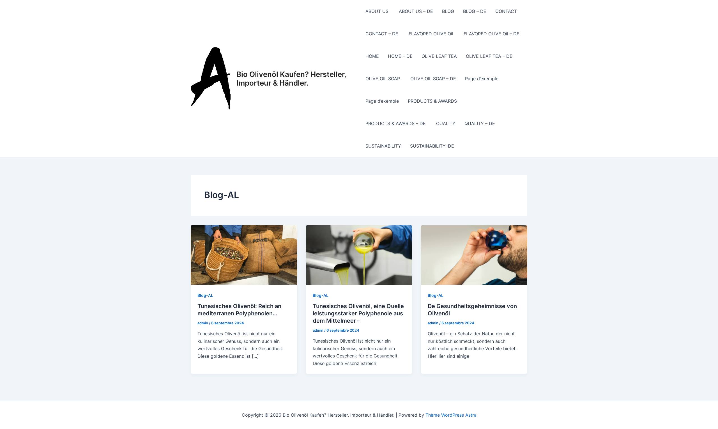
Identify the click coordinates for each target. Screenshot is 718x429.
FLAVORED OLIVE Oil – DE (492, 33)
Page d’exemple (481, 78)
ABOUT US (377, 11)
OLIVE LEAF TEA (439, 56)
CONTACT (506, 11)
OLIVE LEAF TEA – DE (489, 56)
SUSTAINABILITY (383, 146)
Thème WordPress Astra (451, 415)
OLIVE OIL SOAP (383, 78)
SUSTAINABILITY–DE (432, 146)
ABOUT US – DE (416, 11)
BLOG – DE (474, 11)
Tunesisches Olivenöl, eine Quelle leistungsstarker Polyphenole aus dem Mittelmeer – (358, 313)
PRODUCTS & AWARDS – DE (396, 123)
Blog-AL (205, 295)
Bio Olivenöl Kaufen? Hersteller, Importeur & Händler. (291, 78)
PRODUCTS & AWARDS (432, 101)
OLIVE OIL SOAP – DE (433, 78)
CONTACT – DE (382, 33)
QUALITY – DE (479, 123)
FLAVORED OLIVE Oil (432, 33)
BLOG (448, 11)
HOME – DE (400, 56)
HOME (372, 56)
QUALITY (445, 123)
